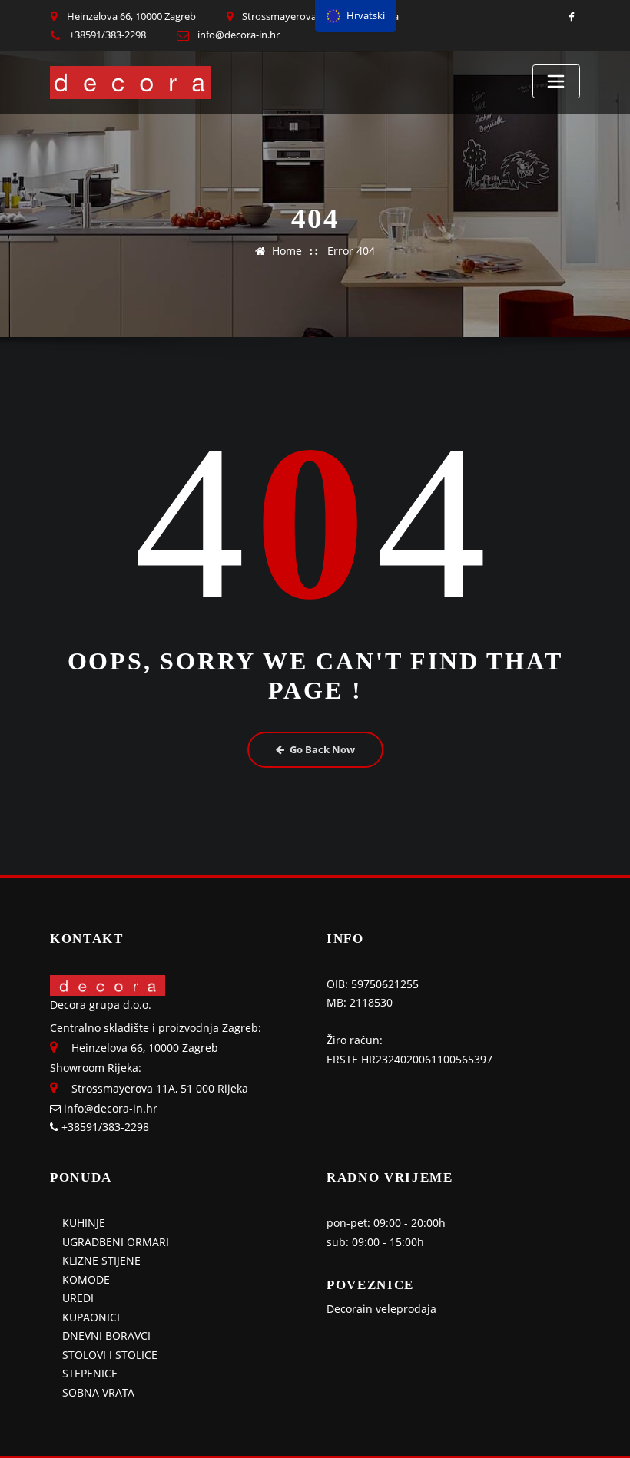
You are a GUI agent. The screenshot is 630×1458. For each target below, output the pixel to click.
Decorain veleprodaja (381, 1308)
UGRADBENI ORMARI (115, 1242)
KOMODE (86, 1279)
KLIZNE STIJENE (101, 1260)
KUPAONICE (92, 1317)
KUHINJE (83, 1222)
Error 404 (351, 250)
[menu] (355, 16)
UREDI (78, 1298)
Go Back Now (322, 749)
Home (287, 250)
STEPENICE (90, 1373)
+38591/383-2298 (107, 34)
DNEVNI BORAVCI (106, 1335)
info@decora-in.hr (238, 34)
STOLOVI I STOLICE (110, 1354)
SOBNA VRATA (98, 1392)
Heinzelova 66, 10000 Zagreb (131, 16)
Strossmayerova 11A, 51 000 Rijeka (159, 1088)
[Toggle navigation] (556, 81)
